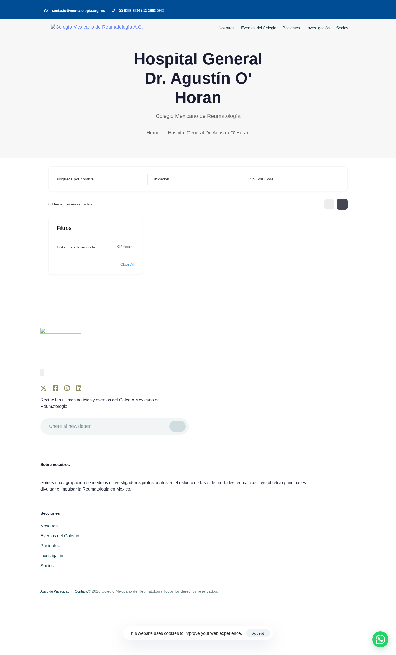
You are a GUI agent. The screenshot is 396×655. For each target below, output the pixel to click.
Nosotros (226, 28)
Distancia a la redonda (76, 247)
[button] (380, 639)
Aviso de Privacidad (55, 591)
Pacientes (291, 28)
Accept (258, 633)
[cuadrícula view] (329, 204)
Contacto (81, 591)
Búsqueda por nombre (74, 179)
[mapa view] (342, 204)
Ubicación (160, 179)
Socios (342, 28)
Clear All (127, 264)
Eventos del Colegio (258, 28)
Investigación (318, 28)
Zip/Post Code (261, 179)
